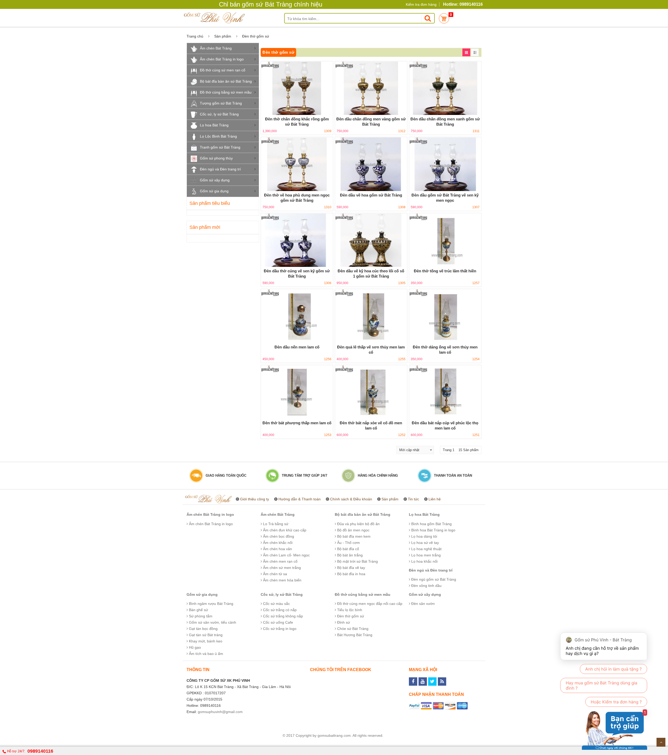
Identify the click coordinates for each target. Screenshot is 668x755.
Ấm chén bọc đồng (278, 536)
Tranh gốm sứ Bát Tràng (220, 147)
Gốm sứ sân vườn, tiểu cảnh (212, 622)
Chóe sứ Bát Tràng (352, 629)
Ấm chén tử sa (274, 574)
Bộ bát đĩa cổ (347, 549)
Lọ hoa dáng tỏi (423, 536)
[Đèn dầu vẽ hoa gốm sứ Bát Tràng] (371, 164)
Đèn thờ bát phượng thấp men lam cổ (297, 423)
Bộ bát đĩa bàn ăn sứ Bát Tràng (226, 81)
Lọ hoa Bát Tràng (214, 125)
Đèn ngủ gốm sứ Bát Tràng (433, 579)
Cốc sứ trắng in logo (279, 629)
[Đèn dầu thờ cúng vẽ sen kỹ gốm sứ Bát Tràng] (297, 240)
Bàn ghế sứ (198, 610)
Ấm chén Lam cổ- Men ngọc (286, 555)
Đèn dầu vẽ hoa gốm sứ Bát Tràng (371, 195)
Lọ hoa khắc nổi (424, 561)
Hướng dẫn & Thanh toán (299, 499)
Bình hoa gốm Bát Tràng (431, 524)
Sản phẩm (222, 36)
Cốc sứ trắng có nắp (279, 610)
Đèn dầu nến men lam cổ (297, 347)
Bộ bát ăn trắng (349, 555)
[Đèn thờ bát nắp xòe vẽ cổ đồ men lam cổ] (371, 392)
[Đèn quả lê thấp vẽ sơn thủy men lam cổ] (371, 316)
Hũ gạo (194, 647)
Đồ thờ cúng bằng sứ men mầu (226, 92)
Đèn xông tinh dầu (426, 586)
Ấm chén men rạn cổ (279, 561)
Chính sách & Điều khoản (351, 499)
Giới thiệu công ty (254, 499)
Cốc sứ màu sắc (276, 603)
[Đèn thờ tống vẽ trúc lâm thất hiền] (445, 240)
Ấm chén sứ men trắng (281, 568)
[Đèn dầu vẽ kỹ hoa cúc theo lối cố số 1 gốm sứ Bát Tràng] (371, 240)
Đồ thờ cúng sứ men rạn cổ (222, 70)
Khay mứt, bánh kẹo (205, 641)
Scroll (661, 742)
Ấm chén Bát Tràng (216, 48)
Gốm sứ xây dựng (215, 180)
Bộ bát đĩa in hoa (350, 574)
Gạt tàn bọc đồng (203, 629)
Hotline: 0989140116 (463, 4)
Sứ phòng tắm (200, 616)
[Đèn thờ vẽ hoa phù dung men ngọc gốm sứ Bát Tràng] (297, 164)
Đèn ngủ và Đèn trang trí (220, 169)
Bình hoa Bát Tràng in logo (432, 530)
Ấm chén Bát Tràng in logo (222, 59)
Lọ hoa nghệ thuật (426, 549)
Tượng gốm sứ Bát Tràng (221, 103)
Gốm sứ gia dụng (214, 191)
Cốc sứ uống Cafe (277, 622)
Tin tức (413, 499)
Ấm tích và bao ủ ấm (205, 654)
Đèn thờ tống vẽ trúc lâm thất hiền (445, 271)
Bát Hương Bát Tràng (354, 635)
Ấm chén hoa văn (277, 549)
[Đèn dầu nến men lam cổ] (297, 316)
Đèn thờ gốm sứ (350, 616)
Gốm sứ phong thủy (216, 158)
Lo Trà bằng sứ (275, 524)
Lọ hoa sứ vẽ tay (424, 543)
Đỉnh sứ (343, 622)
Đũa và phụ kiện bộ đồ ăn (358, 524)
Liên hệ (434, 499)
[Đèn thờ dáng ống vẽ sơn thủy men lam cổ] (445, 316)
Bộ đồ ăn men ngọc (352, 530)
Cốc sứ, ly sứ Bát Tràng (219, 114)
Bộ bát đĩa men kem (353, 536)
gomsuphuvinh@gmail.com (220, 712)
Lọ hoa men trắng (425, 555)
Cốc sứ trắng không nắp (282, 616)
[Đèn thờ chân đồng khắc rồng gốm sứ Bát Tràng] (297, 88)
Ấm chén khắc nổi (277, 543)
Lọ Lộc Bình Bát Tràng (218, 136)
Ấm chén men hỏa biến (281, 580)
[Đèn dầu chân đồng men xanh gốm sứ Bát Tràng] (445, 88)
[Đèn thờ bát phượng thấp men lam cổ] (297, 392)
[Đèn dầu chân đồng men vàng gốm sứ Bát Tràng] (371, 88)
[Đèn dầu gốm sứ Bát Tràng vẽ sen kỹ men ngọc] (445, 164)
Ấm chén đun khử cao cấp (284, 530)
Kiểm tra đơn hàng (421, 4)
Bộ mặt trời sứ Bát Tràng (357, 561)
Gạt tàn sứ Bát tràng (205, 635)
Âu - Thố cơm (348, 543)
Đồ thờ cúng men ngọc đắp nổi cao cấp (369, 603)
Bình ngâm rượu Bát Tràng (210, 603)
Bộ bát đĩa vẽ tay (350, 568)
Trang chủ (195, 36)
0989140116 (40, 751)
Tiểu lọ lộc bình (349, 610)
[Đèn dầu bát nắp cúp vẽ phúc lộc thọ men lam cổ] (445, 392)
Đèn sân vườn (422, 603)
